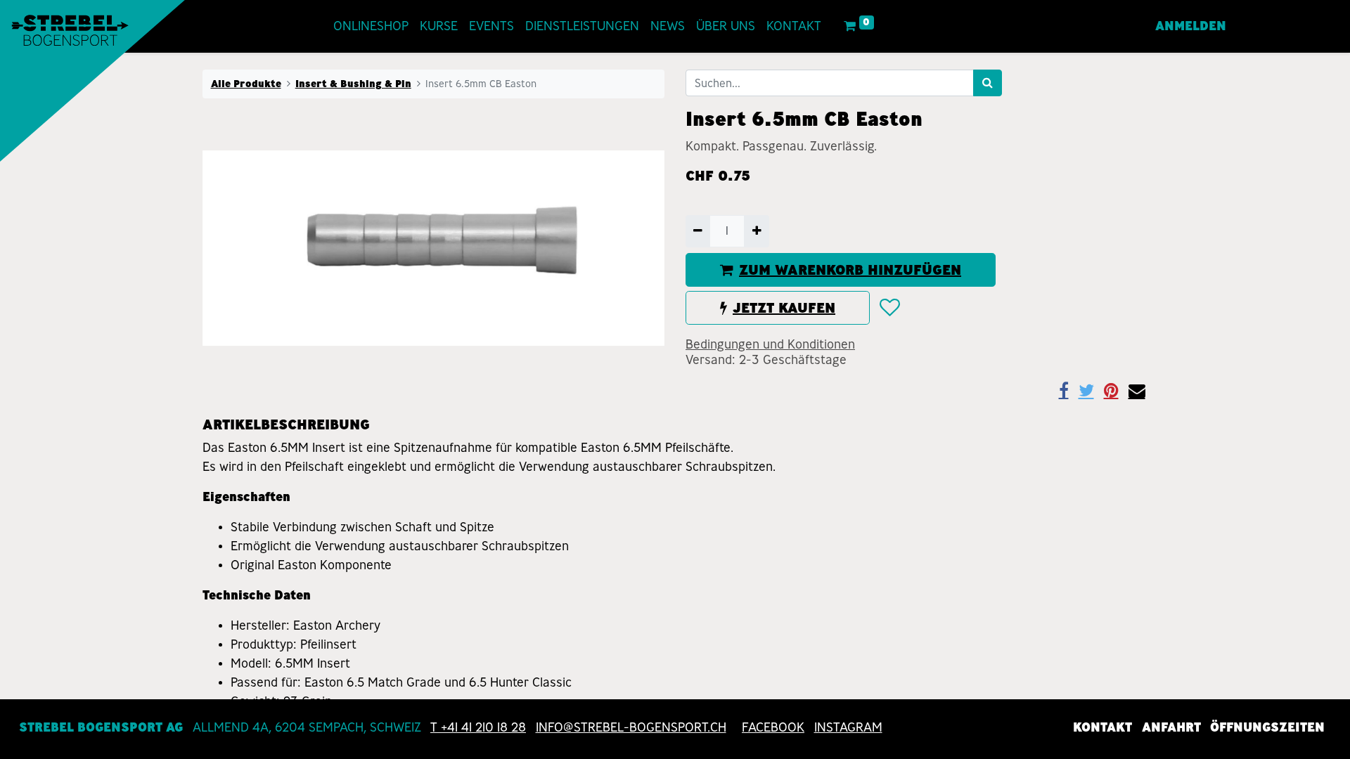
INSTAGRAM (848, 727)
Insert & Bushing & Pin (353, 83)
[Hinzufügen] (756, 231)
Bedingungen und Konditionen (770, 344)
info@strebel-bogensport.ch (631, 727)
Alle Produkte (246, 83)
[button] (889, 308)
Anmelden (1190, 26)
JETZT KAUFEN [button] (784, 307)
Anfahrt (1171, 727)
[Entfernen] (698, 231)
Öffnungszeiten (1267, 727)
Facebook (773, 727)
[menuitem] (371, 26)
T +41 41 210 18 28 (478, 727)
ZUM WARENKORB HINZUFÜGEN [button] (850, 269)
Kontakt (1102, 727)
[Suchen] (987, 83)
